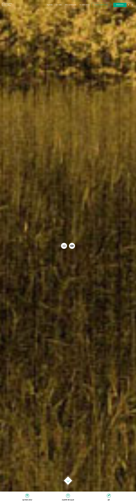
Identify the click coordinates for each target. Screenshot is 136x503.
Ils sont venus (85, 5)
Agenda (50, 5)
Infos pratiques (70, 5)
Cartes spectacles (101, 5)
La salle (59, 5)
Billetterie (119, 5)
